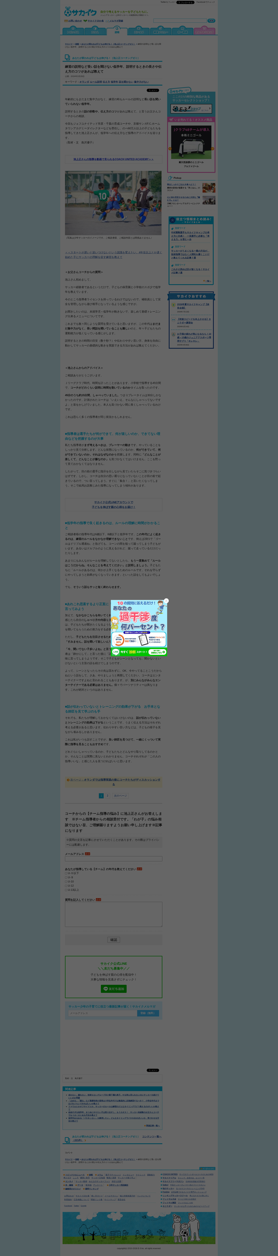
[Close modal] (166, 600)
